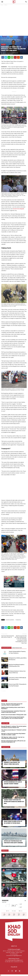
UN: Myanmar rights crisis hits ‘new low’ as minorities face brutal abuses (12, 738)
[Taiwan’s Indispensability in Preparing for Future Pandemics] (4, 653)
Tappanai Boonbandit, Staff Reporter (10, 52)
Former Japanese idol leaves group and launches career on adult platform (11, 704)
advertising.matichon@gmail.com (15, 960)
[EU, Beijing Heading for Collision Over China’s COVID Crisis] (4, 672)
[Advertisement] (14, 21)
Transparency (18, 619)
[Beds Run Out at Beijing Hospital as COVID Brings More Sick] (4, 666)
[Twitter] (15, 971)
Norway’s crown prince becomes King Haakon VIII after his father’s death (13, 734)
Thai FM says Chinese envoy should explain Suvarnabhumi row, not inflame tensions (12, 717)
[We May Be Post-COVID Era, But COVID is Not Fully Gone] (4, 659)
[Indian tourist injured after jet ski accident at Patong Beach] (14, 818)
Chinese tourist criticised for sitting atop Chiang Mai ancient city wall (14, 801)
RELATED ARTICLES (6, 647)
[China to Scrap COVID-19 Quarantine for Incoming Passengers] (4, 685)
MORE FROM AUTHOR (17, 647)
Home (2, 5)
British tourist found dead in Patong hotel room (13, 714)
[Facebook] (8, 971)
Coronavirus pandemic (10, 619)
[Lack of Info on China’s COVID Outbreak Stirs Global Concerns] (4, 679)
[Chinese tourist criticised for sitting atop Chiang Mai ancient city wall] (14, 798)
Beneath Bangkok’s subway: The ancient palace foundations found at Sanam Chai (13, 727)
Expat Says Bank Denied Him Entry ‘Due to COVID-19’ (7, 636)
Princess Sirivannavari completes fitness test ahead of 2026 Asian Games (13, 711)
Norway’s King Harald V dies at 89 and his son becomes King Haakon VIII (13, 741)
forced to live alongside (18, 208)
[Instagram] (12, 971)
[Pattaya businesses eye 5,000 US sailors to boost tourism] (14, 778)
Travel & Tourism (5, 747)
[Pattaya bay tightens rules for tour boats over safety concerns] (14, 837)
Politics (5, 5)
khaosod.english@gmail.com (15, 955)
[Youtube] (19, 971)
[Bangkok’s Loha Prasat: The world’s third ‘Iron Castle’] (14, 759)
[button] (26, 2)
